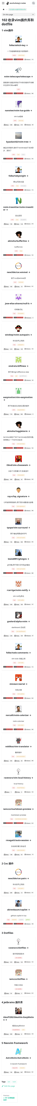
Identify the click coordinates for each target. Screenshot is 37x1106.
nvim (14, 1082)
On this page (8, 14)
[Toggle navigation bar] (3, 3)
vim (9, 1082)
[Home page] (4, 9)
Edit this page (9, 1086)
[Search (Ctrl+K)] (33, 3)
